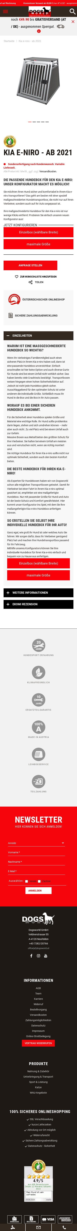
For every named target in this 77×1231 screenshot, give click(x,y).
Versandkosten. (48, 171)
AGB (38, 988)
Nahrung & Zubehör (38, 1071)
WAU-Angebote (38, 1092)
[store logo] (36, 11)
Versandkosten (38, 1014)
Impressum (38, 1030)
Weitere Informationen (30, 592)
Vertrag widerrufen (38, 1043)
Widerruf (38, 1004)
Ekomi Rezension (25, 604)
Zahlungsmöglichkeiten (38, 1020)
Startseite (9, 41)
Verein (32, 881)
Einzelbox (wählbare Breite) (38, 232)
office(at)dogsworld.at (38, 948)
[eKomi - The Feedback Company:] (10, 146)
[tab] (38, 335)
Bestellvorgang (38, 1009)
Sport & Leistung (38, 1082)
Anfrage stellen (30, 265)
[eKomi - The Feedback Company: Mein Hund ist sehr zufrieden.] (38, 1181)
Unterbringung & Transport (38, 1076)
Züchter (46, 881)
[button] (30, 122)
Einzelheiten (22, 335)
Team (38, 993)
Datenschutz (38, 1025)
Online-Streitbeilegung (38, 1036)
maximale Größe (38, 244)
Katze (38, 1087)
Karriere (38, 998)
